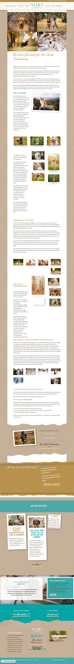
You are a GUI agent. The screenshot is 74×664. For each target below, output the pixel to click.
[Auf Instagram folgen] (38, 636)
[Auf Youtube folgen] (42, 636)
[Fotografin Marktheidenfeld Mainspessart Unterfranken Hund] (43, 274)
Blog (27, 5)
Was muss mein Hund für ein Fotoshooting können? (37, 533)
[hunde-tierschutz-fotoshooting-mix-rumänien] (56, 265)
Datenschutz (57, 659)
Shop (52, 5)
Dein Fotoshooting (10, 5)
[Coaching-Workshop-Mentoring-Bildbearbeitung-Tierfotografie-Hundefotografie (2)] (56, 374)
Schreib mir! (59, 5)
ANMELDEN (53, 594)
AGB (53, 659)
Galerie (21, 5)
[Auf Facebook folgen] (32, 636)
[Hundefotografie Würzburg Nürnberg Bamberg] (31, 265)
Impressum (63, 659)
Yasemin (48, 5)
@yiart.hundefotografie (59, 636)
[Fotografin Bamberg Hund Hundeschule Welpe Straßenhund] (18, 274)
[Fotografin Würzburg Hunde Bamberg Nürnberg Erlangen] (56, 274)
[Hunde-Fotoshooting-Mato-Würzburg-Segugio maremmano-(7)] (18, 265)
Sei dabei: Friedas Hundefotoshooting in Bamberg (16, 531)
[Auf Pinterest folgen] (35, 636)
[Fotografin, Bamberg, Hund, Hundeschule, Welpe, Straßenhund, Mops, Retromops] (31, 274)
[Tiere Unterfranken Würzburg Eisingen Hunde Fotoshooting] (43, 265)
